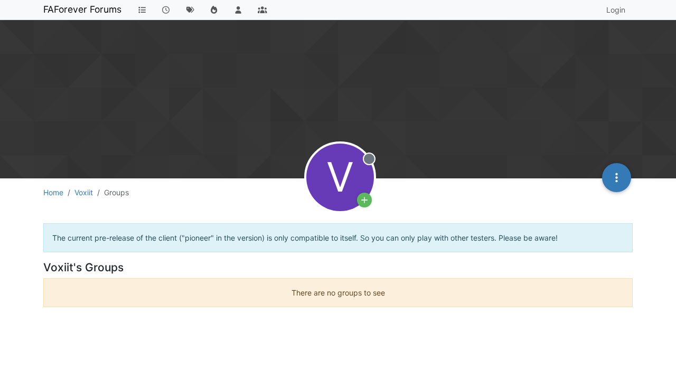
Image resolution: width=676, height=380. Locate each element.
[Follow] (364, 200)
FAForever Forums (82, 9)
